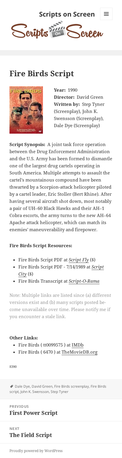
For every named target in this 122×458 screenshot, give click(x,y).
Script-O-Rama (84, 281)
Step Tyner (59, 391)
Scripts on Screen (67, 13)
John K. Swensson (34, 391)
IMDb (78, 345)
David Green (42, 386)
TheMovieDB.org (79, 352)
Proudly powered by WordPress (35, 450)
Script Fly (79, 260)
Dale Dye (22, 386)
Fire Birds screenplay (71, 386)
